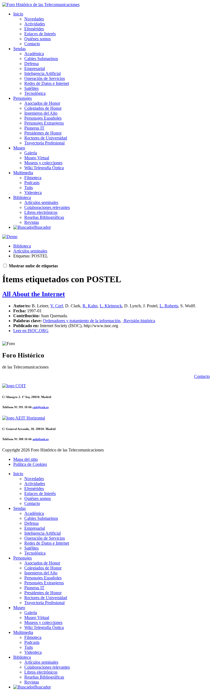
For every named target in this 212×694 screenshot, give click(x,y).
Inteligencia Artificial (42, 73)
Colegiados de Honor (43, 108)
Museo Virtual (36, 157)
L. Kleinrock (111, 305)
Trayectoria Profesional (44, 143)
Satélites (31, 88)
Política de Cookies (30, 464)
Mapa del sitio (25, 459)
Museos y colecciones (43, 162)
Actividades (34, 23)
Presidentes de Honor (43, 133)
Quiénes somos (37, 38)
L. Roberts (169, 305)
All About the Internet (33, 294)
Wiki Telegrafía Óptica (44, 167)
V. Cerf (56, 305)
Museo (19, 148)
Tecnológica (35, 93)
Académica (34, 53)
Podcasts (31, 182)
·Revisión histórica (139, 320)
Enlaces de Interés (40, 33)
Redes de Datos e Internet (46, 83)
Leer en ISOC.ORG (31, 330)
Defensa (31, 63)
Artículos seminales (41, 202)
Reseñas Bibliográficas (44, 217)
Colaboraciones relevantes (47, 207)
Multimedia (23, 172)
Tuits (28, 187)
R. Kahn (90, 305)
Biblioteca (22, 197)
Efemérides (34, 28)
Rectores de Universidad (45, 138)
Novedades (34, 19)
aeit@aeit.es (41, 439)
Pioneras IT (34, 128)
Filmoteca (32, 177)
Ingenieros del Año (40, 113)
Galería (30, 152)
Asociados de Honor (42, 103)
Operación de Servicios (44, 78)
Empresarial (34, 68)
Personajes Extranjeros (44, 123)
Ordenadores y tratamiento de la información (81, 320)
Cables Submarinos (41, 58)
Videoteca (33, 192)
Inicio (18, 14)
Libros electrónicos (40, 212)
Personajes (22, 98)
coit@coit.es (41, 407)
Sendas (19, 48)
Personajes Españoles (43, 118)
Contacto (32, 43)
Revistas (31, 222)
